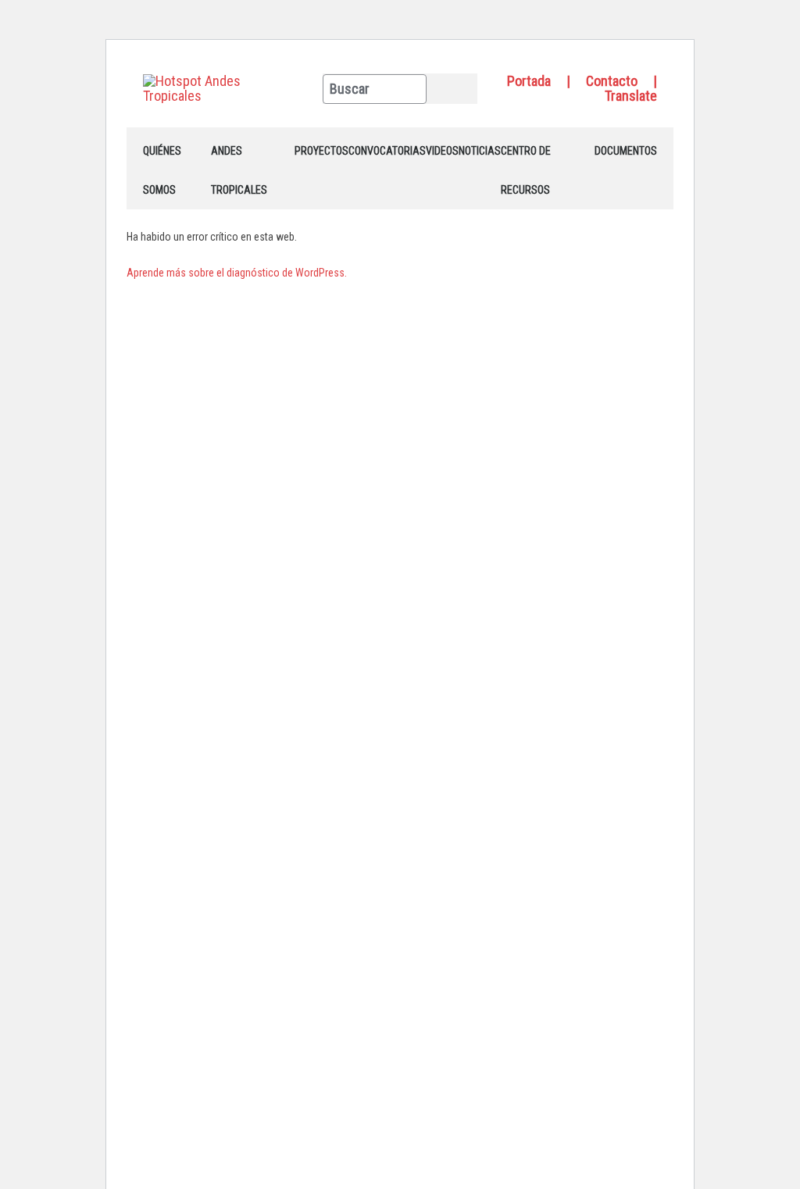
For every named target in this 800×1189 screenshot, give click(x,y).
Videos (442, 151)
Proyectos (321, 151)
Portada (529, 81)
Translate (631, 95)
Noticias (480, 151)
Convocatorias (387, 151)
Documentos (626, 151)
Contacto (612, 81)
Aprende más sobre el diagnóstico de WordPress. (237, 272)
